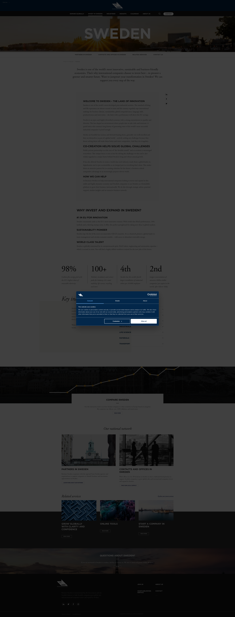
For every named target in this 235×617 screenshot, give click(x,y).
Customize (116, 321)
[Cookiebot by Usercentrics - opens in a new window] (149, 294)
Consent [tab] (90, 301)
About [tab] (145, 301)
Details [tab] (117, 301)
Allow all (144, 321)
